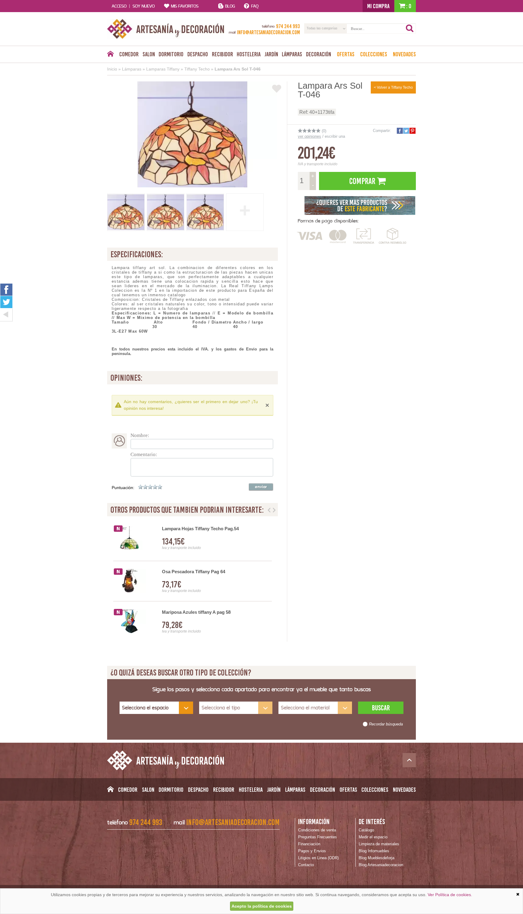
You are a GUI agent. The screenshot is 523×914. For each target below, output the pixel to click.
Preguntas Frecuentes (317, 837)
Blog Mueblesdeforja (376, 858)
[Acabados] (359, 204)
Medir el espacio (373, 837)
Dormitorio (171, 54)
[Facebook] (6, 289)
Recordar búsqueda (386, 724)
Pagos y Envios (312, 851)
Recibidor (222, 54)
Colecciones (373, 54)
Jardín (271, 54)
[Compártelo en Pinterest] (412, 131)
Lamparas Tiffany (162, 69)
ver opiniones (309, 136)
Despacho (197, 54)
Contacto (306, 865)
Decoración (318, 54)
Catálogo (366, 830)
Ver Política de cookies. (450, 894)
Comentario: (143, 454)
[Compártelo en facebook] (399, 131)
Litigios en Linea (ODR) (318, 858)
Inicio (112, 69)
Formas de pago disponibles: (328, 221)
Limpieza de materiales (379, 844)
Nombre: (139, 435)
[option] (192, 581)
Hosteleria (249, 54)
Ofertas (345, 54)
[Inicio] (110, 55)
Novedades (404, 54)
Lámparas (292, 54)
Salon (149, 54)
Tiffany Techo (197, 69)
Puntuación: (123, 487)
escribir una (335, 136)
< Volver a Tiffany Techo (393, 87)
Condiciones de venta (317, 830)
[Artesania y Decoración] (165, 29)
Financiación (309, 844)
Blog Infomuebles (374, 851)
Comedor (129, 54)
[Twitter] (6, 302)
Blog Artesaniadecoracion (381, 865)
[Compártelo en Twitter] (406, 131)
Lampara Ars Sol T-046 (238, 69)
